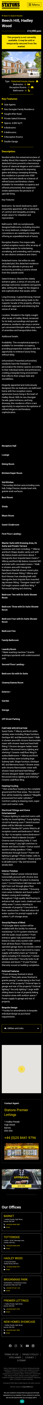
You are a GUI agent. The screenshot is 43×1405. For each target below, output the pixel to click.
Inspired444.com (27, 1387)
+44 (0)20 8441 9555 (13, 1330)
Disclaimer (15, 1357)
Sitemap (21, 1360)
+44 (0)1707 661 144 (13, 1288)
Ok (22, 1401)
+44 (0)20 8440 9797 (13, 1267)
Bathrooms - (19, 90)
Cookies (29, 1357)
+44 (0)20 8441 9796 (20, 1138)
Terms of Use (11, 1354)
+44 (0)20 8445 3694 (13, 1246)
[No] (40, 1397)
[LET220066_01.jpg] (21, 64)
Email (8, 1227)
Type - (8, 81)
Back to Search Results (12, 16)
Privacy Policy (30, 1354)
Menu (35, 5)
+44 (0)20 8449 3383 (13, 1224)
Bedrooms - (19, 84)
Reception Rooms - (18, 87)
